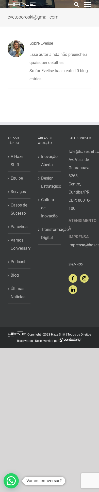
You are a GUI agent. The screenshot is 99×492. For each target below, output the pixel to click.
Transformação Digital (49, 233)
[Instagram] (84, 278)
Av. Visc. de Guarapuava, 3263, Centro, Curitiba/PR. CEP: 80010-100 (80, 184)
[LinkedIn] (73, 289)
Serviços (18, 191)
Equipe (17, 178)
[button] (11, 480)
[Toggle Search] (76, 4)
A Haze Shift (17, 160)
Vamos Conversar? (19, 244)
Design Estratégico (49, 182)
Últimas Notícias (18, 292)
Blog (15, 275)
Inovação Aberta (49, 160)
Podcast (18, 261)
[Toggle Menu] (87, 4)
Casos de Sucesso (19, 209)
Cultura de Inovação (49, 207)
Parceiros (19, 226)
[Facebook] (73, 278)
